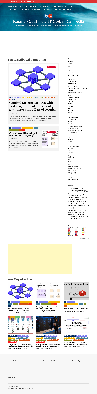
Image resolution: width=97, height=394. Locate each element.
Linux (70, 6)
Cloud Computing (13, 9)
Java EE (80, 205)
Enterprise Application (80, 198)
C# (69, 70)
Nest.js (70, 125)
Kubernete (41, 97)
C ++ (10, 97)
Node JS (70, 139)
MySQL (70, 123)
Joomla (70, 112)
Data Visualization (73, 87)
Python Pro (71, 157)
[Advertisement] (48, 42)
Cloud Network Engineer (75, 76)
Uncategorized (72, 176)
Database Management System (77, 88)
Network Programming (75, 130)
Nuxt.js (70, 145)
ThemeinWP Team (28, 388)
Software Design (73, 167)
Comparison (71, 79)
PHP (10, 99)
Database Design (73, 196)
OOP (74, 214)
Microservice (72, 119)
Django (82, 196)
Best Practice (67, 9)
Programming (23, 6)
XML (79, 218)
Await (79, 190)
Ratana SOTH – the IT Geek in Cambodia (48, 21)
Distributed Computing (27, 97)
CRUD (86, 194)
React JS (70, 159)
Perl (83, 214)
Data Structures (12, 6)
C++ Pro (70, 72)
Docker (70, 96)
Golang (81, 203)
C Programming (79, 194)
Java (76, 205)
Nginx (69, 137)
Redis (13, 99)
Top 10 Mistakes (47, 9)
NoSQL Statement (73, 143)
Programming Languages (75, 156)
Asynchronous (72, 190)
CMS (69, 78)
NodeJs (70, 212)
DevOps (70, 90)
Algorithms (71, 61)
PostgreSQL (71, 154)
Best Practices (72, 192)
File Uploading (72, 199)
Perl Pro (70, 148)
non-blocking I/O (79, 212)
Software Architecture (74, 165)
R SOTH (25, 313)
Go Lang (36, 97)
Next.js (70, 134)
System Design (72, 172)
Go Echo (77, 201)
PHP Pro (70, 152)
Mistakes (71, 211)
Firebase (70, 101)
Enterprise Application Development (74, 98)
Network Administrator (75, 127)
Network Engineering (74, 128)
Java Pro (70, 108)
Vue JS (70, 177)
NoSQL (70, 214)
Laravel (80, 207)
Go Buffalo (71, 201)
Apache (70, 65)
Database (33, 6)
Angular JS (71, 63)
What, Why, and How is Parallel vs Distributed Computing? (24, 134)
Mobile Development (60, 6)
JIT (76, 207)
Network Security (73, 132)
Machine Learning (73, 118)
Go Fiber (83, 201)
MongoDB (71, 121)
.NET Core (71, 188)
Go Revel (71, 205)
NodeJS (70, 141)
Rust (69, 163)
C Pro (69, 68)
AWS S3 (83, 190)
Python (78, 216)
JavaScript (71, 110)
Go (84, 199)
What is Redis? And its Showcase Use (76, 309)
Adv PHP (77, 188)
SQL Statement (72, 170)
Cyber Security (72, 81)
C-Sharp (71, 194)
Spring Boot (84, 216)
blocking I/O (81, 192)
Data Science (36, 9)
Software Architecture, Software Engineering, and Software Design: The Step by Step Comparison (75, 344)
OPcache (78, 214)
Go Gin (70, 103)
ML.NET (76, 211)
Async (82, 188)
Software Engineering (74, 168)
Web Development (45, 6)
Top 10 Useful (57, 9)
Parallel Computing (49, 97)
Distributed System (73, 94)
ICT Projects (25, 9)
